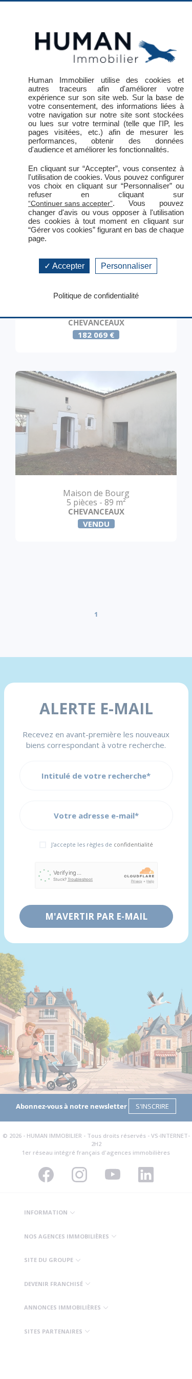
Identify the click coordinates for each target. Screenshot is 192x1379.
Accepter (67, 266)
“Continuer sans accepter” (70, 203)
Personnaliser (126, 266)
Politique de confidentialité (96, 295)
